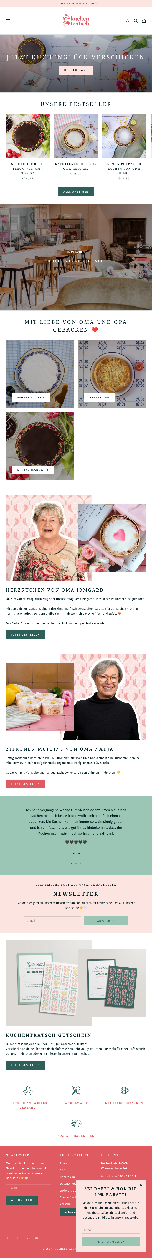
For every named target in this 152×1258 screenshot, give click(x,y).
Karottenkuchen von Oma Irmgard (76, 166)
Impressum (67, 1177)
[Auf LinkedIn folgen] (37, 1238)
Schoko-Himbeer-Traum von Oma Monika (27, 168)
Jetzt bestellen (25, 634)
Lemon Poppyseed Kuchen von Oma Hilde (124, 168)
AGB (62, 1170)
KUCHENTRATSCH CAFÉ (76, 260)
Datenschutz (68, 1183)
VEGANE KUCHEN (30, 397)
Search (64, 1163)
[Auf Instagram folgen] (17, 1238)
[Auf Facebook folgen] (8, 1238)
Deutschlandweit (33, 469)
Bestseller (99, 397)
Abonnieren (21, 1200)
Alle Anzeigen (76, 191)
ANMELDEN (106, 920)
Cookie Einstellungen (74, 1197)
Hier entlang (76, 70)
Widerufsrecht (69, 1190)
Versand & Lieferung (73, 1204)
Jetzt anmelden (111, 1241)
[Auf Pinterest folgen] (27, 1238)
